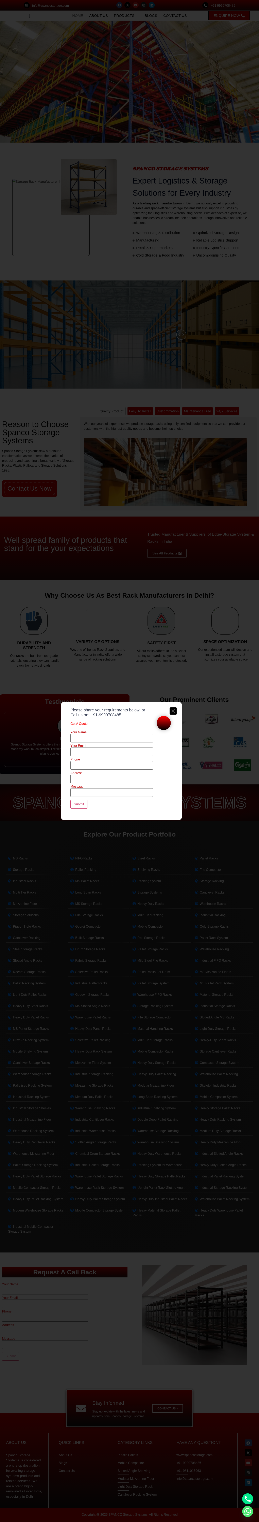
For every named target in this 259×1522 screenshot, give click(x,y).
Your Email (78, 746)
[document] (129, 761)
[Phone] (247, 1498)
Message (77, 786)
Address (76, 773)
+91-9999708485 (106, 715)
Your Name (78, 732)
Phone (75, 759)
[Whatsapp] (247, 1511)
